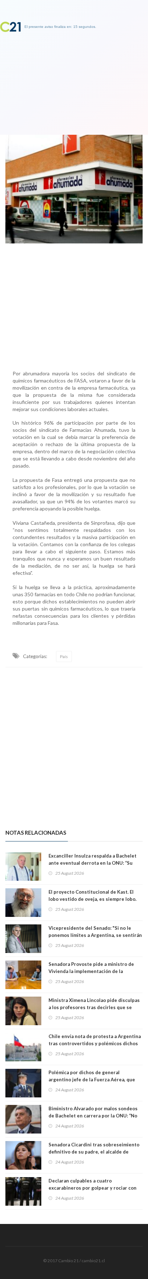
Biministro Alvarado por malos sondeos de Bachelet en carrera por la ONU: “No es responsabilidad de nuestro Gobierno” (95, 1116)
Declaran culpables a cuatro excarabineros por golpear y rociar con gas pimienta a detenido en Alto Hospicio (95, 1188)
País (64, 656)
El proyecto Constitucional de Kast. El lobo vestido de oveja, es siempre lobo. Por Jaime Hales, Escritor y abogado (92, 899)
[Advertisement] (74, 305)
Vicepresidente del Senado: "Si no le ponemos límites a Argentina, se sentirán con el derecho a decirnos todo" (95, 935)
